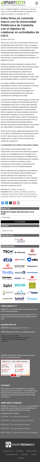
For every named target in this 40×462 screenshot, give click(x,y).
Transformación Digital (29, 196)
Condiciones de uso (12, 454)
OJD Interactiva (25, 328)
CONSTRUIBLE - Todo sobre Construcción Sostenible (17, 420)
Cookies (34, 454)
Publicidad (20, 451)
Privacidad (24, 454)
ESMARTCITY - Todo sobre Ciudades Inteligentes (15, 428)
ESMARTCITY (13, 3)
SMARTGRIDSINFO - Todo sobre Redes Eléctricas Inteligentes (19, 432)
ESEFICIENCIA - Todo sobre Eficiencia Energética (15, 424)
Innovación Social (15, 196)
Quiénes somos (8, 451)
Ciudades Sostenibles (20, 192)
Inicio (2, 9)
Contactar (21, 458)
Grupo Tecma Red (22, 406)
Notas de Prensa (32, 451)
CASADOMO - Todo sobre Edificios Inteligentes (15, 416)
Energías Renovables (16, 194)
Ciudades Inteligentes (12, 9)
